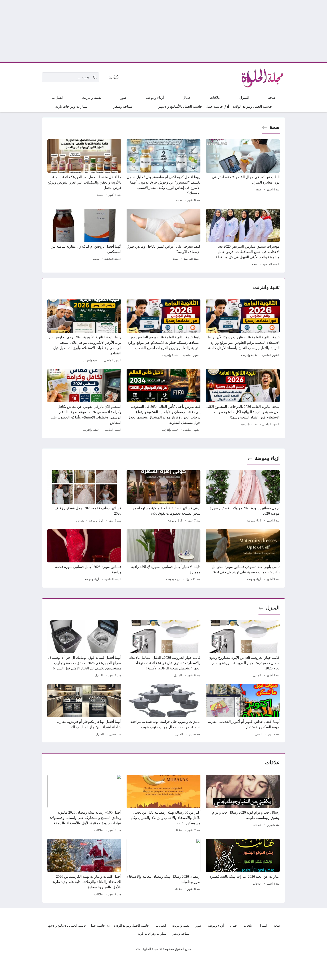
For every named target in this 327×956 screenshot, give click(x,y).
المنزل (273, 607)
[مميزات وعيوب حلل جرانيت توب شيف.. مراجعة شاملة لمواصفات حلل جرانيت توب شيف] (163, 710)
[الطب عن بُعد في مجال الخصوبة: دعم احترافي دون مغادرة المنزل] (243, 171)
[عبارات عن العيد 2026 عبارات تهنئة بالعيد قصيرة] (243, 868)
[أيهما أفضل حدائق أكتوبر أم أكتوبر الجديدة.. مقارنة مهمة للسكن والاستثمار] (243, 710)
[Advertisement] (193, 31)
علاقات (257, 825)
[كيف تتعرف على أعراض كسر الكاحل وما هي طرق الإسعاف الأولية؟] (163, 238)
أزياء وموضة (254, 520)
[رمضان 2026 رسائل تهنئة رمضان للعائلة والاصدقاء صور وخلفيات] (163, 868)
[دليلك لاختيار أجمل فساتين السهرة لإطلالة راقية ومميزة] (163, 555)
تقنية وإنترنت (249, 355)
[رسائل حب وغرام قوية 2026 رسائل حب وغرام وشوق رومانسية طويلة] (243, 804)
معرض (80, 520)
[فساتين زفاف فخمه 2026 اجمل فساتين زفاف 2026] (84, 497)
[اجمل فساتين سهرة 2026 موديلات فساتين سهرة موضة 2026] (243, 497)
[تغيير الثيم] (113, 77)
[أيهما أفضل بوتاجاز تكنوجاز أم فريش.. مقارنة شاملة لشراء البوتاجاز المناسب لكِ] (84, 710)
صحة (275, 127)
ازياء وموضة (267, 458)
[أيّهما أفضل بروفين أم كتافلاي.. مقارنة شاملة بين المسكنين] (84, 238)
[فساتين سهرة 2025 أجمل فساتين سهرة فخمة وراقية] (84, 555)
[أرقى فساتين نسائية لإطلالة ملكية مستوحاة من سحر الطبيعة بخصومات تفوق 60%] (163, 497)
